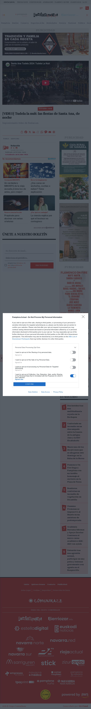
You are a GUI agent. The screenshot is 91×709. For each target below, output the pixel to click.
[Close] (84, 317)
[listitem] (45, 347)
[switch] (73, 352)
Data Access (45, 392)
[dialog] (45, 354)
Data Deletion (33, 392)
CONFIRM (29, 384)
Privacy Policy (58, 392)
